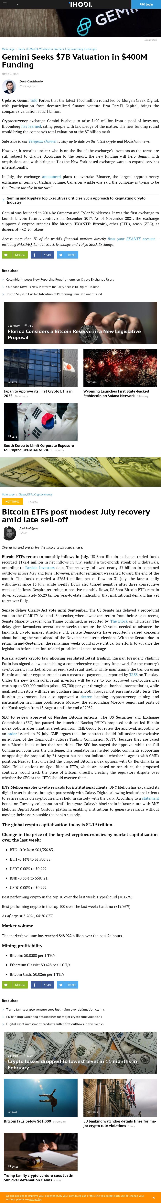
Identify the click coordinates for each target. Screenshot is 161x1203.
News (21, 49)
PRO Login (146, 4)
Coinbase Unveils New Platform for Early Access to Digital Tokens (52, 287)
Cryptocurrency (43, 494)
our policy (35, 1199)
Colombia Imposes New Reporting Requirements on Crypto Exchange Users (60, 279)
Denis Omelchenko (31, 81)
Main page (8, 49)
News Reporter (28, 86)
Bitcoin (99, 223)
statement (150, 798)
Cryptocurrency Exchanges (81, 49)
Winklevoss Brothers (51, 49)
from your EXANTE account (131, 238)
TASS (133, 674)
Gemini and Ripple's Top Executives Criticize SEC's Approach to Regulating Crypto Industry (76, 200)
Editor (23, 533)
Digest (22, 494)
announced (51, 176)
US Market (32, 49)
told (34, 100)
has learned (31, 126)
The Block (119, 621)
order (12, 733)
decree (86, 696)
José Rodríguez (29, 528)
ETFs (30, 494)
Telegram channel (42, 141)
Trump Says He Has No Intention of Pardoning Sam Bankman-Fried (54, 294)
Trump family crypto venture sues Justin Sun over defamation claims (55, 1009)
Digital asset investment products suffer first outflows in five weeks (54, 1024)
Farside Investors (40, 567)
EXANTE (82, 223)
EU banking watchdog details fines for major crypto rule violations (54, 1017)
